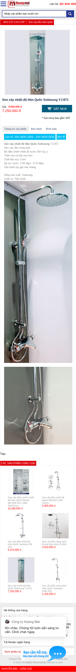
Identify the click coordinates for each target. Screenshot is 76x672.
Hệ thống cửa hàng (15, 610)
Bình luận (51, 128)
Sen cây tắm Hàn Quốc (41, 22)
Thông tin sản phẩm (15, 128)
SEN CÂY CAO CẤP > (15, 22)
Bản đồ (61, 136)
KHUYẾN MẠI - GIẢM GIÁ (17, 668)
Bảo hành (36, 128)
